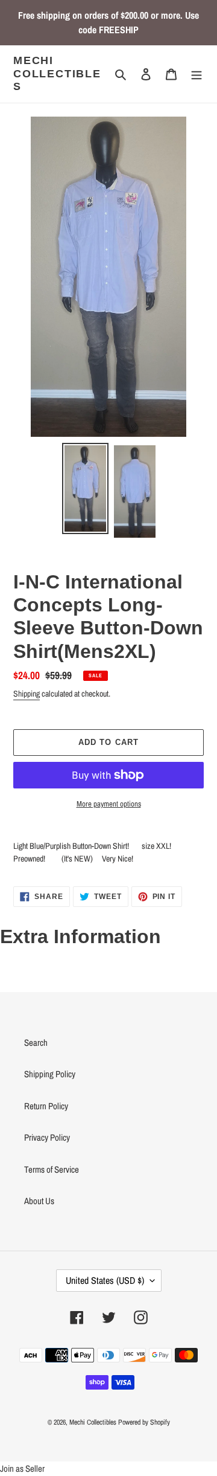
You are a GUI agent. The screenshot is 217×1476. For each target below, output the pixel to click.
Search (36, 1042)
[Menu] (196, 74)
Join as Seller (22, 1468)
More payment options (109, 804)
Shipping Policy (49, 1074)
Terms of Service (51, 1169)
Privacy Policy (47, 1137)
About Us (39, 1200)
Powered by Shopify (144, 1422)
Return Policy (46, 1106)
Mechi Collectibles (57, 73)
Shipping (26, 693)
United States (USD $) (105, 1280)
